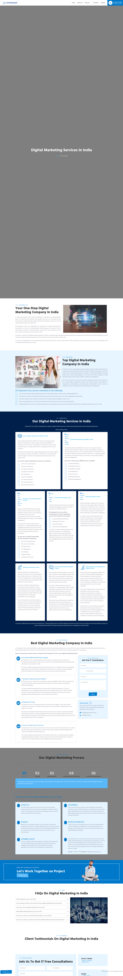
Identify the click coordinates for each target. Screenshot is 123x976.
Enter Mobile (56, 968)
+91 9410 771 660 (86, 715)
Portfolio (96, 3)
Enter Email (83, 676)
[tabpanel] (61, 783)
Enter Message (84, 682)
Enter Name (83, 665)
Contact (103, 3)
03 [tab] (52, 773)
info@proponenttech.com (89, 713)
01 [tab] (24, 773)
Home (73, 3)
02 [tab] (37, 773)
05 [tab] (94, 773)
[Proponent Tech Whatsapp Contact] (112, 971)
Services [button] (87, 3)
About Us (80, 3)
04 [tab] (71, 773)
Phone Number (89, 671)
